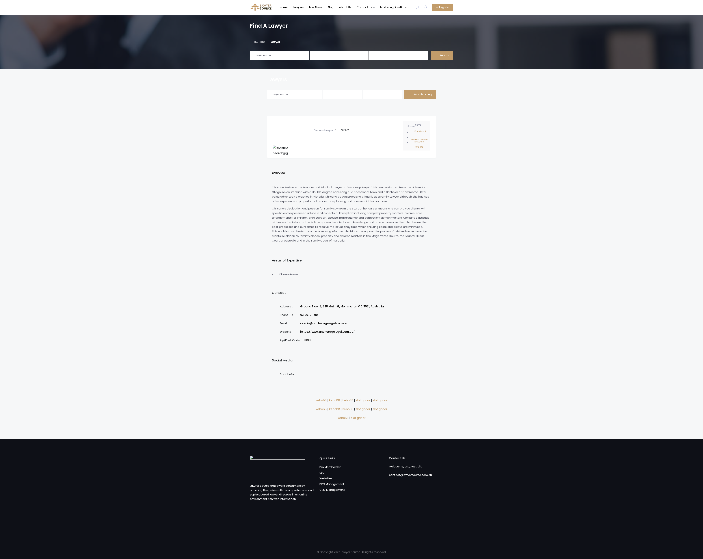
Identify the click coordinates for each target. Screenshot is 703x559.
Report (419, 146)
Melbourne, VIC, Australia (405, 466)
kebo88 (321, 400)
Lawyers (298, 7)
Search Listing (422, 94)
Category (316, 55)
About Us (345, 7)
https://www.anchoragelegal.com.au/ (327, 332)
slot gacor (363, 400)
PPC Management (331, 484)
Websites (325, 478)
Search (444, 55)
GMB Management (332, 490)
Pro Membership (330, 467)
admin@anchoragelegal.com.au (323, 323)
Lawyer (275, 42)
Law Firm (259, 42)
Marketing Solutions (393, 7)
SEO (322, 473)
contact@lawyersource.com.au (410, 475)
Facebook (420, 131)
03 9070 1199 (309, 315)
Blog (331, 7)
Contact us (364, 7)
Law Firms (315, 7)
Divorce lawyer (323, 130)
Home (283, 7)
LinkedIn (419, 141)
